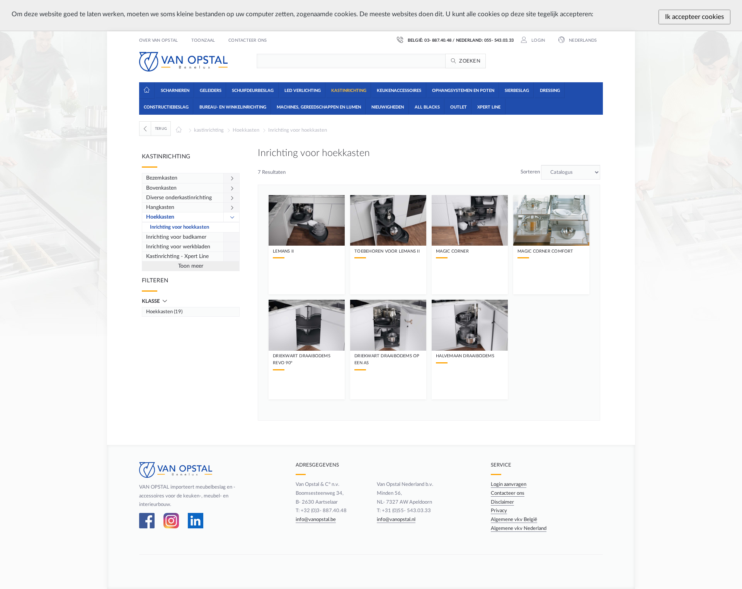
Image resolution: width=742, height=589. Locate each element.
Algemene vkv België (514, 519)
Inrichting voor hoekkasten (297, 130)
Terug (161, 129)
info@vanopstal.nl (396, 519)
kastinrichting (209, 130)
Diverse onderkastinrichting (179, 197)
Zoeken (469, 61)
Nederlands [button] (582, 40)
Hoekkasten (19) (164, 311)
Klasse (151, 301)
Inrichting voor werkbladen (178, 247)
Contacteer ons (247, 40)
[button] (174, 90)
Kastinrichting (166, 157)
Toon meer (190, 266)
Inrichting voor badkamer (176, 237)
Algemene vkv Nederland (518, 528)
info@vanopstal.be (316, 519)
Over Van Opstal (158, 40)
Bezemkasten (161, 178)
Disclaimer (502, 502)
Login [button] (537, 40)
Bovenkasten (161, 188)
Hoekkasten (246, 130)
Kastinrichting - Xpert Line (177, 256)
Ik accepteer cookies (694, 17)
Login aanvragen (508, 484)
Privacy (499, 510)
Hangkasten (160, 207)
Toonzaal (203, 40)
